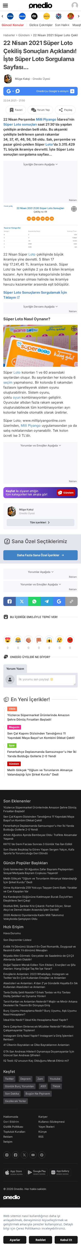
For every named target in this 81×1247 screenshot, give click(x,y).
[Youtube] (33, 1154)
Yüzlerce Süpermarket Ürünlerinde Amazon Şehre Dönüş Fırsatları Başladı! (38, 717)
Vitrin (12, 708)
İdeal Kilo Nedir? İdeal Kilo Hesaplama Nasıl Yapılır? (35, 1019)
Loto (49, 144)
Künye (42, 1131)
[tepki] (7, 640)
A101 (43, 1086)
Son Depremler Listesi (17, 939)
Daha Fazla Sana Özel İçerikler (38, 555)
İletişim (7, 1141)
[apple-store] (14, 1172)
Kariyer (43, 1116)
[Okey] (34, 16)
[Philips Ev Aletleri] (22, 16)
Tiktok (56, 1086)
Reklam (8, 1136)
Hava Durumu (12, 933)
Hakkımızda (10, 1116)
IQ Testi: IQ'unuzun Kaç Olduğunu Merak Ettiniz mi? (36, 1060)
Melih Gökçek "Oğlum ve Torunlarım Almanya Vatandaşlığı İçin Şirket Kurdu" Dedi (39, 772)
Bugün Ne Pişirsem (38, 1093)
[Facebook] (15, 1154)
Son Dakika (12, 1093)
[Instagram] (6, 1154)
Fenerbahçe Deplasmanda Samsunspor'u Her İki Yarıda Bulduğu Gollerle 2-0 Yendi (41, 754)
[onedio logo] (38, 1197)
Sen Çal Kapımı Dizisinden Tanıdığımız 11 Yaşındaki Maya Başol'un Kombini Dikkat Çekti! (41, 735)
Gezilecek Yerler (15, 1101)
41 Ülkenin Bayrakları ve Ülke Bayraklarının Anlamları (36, 1044)
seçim (7, 382)
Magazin (14, 727)
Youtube (55, 1078)
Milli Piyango (46, 119)
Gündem (24, 35)
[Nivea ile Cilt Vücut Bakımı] (10, 16)
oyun (17, 397)
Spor (12, 745)
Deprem (25, 1078)
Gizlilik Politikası (13, 1126)
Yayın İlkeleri (46, 1126)
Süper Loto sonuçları (20, 124)
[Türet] (71, 16)
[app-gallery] (61, 1172)
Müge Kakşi (32, 78)
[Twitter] (24, 1154)
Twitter (9, 1078)
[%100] (46, 16)
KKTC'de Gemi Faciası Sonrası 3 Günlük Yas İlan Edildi (37, 844)
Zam (40, 1078)
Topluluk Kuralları (14, 1131)
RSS (40, 1136)
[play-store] (37, 1172)
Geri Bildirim (11, 1121)
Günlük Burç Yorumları (19, 1086)
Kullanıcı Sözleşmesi (51, 1121)
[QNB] (59, 16)
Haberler (9, 35)
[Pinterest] (41, 1154)
